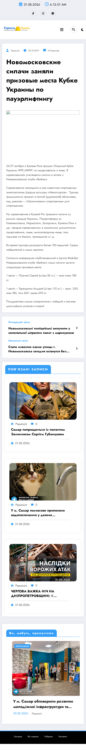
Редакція (15, 50)
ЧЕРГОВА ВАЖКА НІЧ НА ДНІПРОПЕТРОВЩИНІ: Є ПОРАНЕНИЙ (32, 593)
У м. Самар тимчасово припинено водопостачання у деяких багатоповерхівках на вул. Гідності (38, 513)
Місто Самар (16, 646)
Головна (18, 736)
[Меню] (62, 29)
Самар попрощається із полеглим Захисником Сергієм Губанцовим (38, 431)
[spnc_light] (82, 29)
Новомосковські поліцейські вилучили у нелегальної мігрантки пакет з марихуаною (41, 330)
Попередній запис (19, 322)
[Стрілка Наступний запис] (77, 348)
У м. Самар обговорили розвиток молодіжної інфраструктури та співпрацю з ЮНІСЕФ (37, 704)
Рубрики (48, 736)
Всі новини (33, 736)
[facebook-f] (33, 13)
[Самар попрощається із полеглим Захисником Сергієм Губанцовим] (43, 400)
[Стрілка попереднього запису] (77, 327)
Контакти (63, 736)
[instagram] (43, 13)
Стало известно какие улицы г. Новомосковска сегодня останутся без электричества (37, 349)
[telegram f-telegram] (53, 13)
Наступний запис (18, 340)
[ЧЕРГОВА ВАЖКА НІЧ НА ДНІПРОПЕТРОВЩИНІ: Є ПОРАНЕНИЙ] (43, 562)
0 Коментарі (53, 50)
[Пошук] (73, 29)
